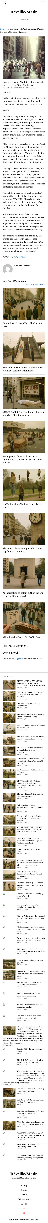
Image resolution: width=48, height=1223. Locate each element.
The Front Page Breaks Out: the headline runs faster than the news (31, 950)
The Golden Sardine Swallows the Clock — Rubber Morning (30, 715)
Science (24, 1190)
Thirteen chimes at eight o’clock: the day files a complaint (22, 550)
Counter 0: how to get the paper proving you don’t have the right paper (30, 884)
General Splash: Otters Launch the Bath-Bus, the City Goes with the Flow (31, 973)
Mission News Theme (16, 1219)
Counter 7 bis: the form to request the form (30, 1050)
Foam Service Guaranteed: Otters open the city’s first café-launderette (30, 1113)
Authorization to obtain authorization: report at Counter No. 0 (23, 594)
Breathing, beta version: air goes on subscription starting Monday (31, 939)
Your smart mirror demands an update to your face (29, 1005)
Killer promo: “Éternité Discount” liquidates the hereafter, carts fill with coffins (22, 459)
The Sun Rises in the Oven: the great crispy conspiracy (29, 994)
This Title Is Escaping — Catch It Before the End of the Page (30, 1061)
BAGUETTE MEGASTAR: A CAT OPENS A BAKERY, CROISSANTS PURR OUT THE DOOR (30, 1135)
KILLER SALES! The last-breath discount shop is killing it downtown (24, 413)
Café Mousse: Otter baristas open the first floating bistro (30, 1101)
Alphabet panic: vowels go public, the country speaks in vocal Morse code (31, 929)
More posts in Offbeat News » (35, 284)
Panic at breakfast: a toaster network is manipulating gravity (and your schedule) (29, 840)
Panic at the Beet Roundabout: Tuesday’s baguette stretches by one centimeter (30, 873)
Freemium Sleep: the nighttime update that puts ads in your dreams (29, 818)
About (24, 1203)
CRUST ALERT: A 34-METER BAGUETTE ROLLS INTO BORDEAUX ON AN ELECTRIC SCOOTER (29, 784)
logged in (19, 658)
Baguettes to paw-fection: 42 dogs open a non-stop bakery (31, 1090)
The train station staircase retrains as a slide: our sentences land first (23, 369)
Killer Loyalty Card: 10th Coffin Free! (22, 637)
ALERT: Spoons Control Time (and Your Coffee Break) (31, 726)
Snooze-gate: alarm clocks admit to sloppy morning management (30, 1156)
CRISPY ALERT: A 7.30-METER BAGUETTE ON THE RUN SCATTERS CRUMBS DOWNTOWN (31, 683)
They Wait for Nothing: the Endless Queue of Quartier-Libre (31, 1145)
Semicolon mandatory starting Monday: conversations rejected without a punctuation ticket (30, 862)
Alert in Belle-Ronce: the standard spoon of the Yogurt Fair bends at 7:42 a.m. (31, 918)
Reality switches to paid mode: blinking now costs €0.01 (29, 1017)
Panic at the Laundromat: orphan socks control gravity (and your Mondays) (30, 694)
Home (3, 28)
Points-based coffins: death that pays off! (30, 961)
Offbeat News (20, 257)
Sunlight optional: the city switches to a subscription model (30, 906)
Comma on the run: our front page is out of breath (30, 895)
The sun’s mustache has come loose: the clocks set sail (29, 983)
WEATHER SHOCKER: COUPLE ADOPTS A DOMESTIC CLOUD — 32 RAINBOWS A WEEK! (30, 829)
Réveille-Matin (24, 12)
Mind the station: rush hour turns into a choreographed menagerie (30, 1123)
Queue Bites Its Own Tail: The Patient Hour (22, 325)
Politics (24, 1194)
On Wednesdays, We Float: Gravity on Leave (22, 505)
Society (24, 1185)
